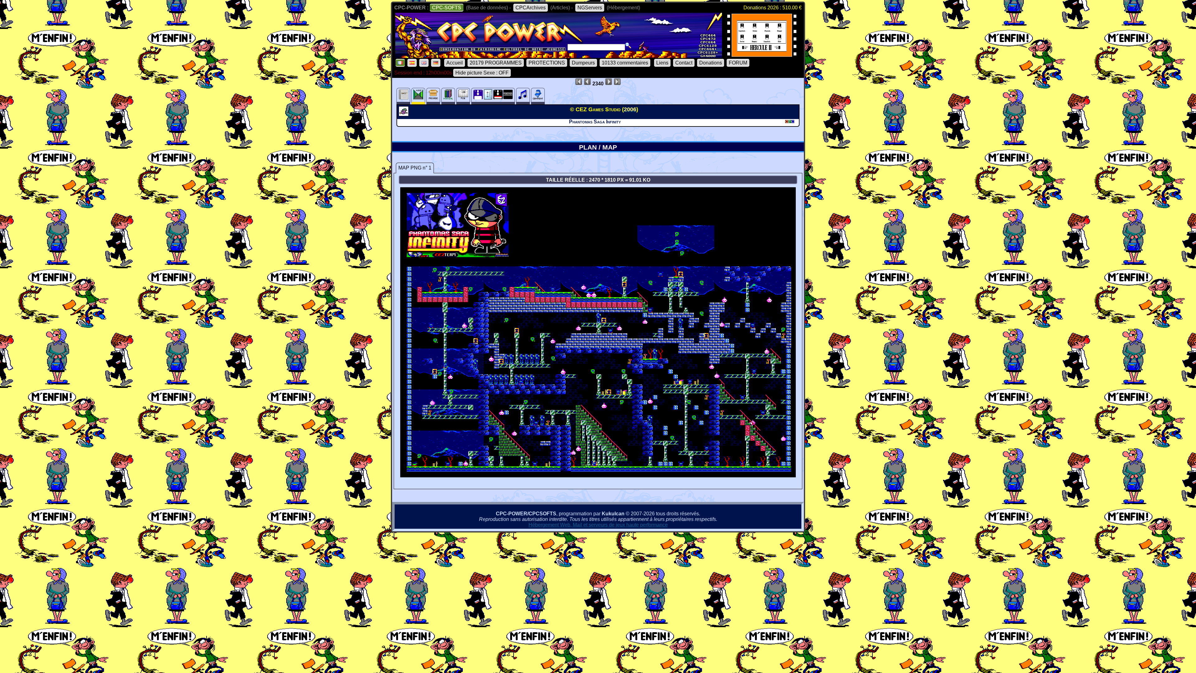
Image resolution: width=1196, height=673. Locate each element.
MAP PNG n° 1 (414, 167)
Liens (662, 62)
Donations (710, 62)
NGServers (589, 7)
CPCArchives (530, 7)
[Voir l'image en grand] (598, 475)
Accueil (454, 62)
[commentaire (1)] (538, 96)
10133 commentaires (625, 62)
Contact (683, 62)
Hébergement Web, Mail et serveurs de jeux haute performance (598, 524)
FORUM (738, 62)
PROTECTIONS (547, 62)
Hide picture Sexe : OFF (482, 72)
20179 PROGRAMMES (496, 62)
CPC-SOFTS (446, 7)
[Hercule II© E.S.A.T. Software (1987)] (762, 54)
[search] (628, 45)
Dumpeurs (583, 62)
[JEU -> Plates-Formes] (404, 114)
